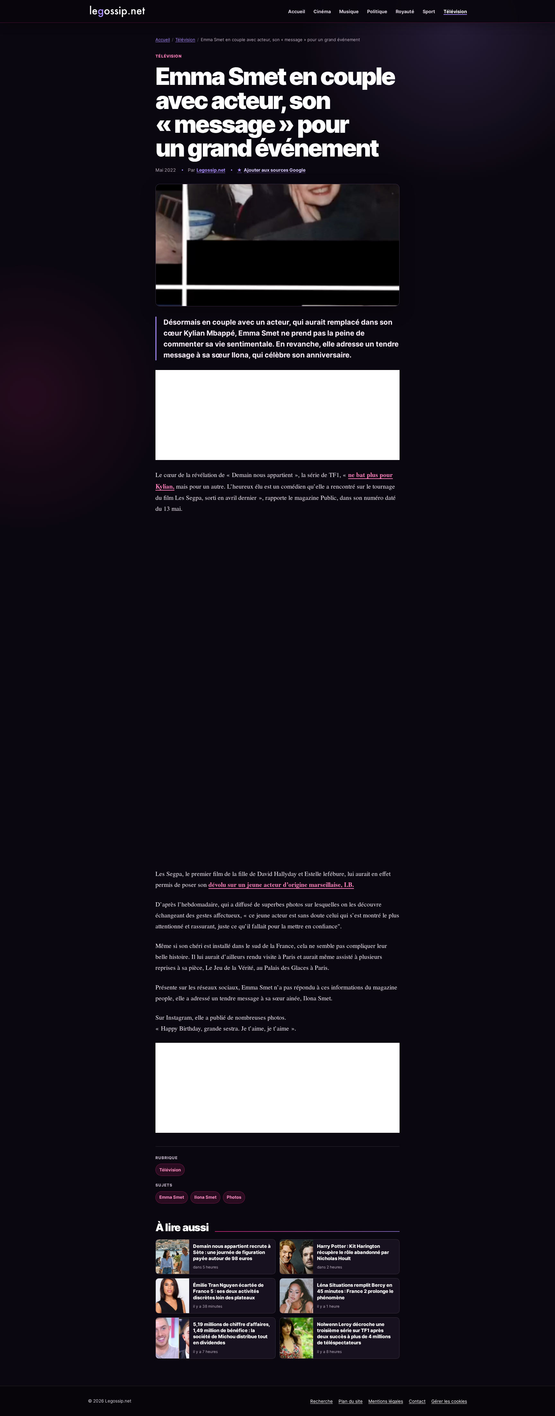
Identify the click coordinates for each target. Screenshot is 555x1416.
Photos (234, 1197)
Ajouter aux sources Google (274, 170)
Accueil (296, 11)
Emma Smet (171, 1197)
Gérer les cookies (449, 1401)
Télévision (455, 11)
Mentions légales (385, 1401)
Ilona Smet (205, 1197)
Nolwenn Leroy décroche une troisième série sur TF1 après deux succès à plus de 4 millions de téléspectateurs (354, 1333)
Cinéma (322, 11)
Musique (349, 11)
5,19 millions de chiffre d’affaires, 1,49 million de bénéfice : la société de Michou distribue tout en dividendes (231, 1333)
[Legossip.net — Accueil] (117, 11)
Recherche (321, 1401)
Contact (417, 1401)
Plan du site (351, 1401)
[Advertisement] (277, 415)
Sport (429, 11)
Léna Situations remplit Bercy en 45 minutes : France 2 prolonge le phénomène (355, 1291)
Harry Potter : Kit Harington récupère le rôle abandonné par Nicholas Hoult (353, 1252)
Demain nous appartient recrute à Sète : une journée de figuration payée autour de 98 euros (232, 1252)
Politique (377, 11)
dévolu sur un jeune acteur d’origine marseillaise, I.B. (281, 884)
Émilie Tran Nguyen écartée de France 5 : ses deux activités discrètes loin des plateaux (228, 1291)
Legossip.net (211, 170)
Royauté (405, 11)
